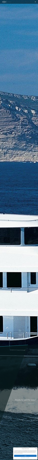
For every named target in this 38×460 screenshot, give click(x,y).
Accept (25, 455)
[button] (36, 448)
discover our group (31, 403)
